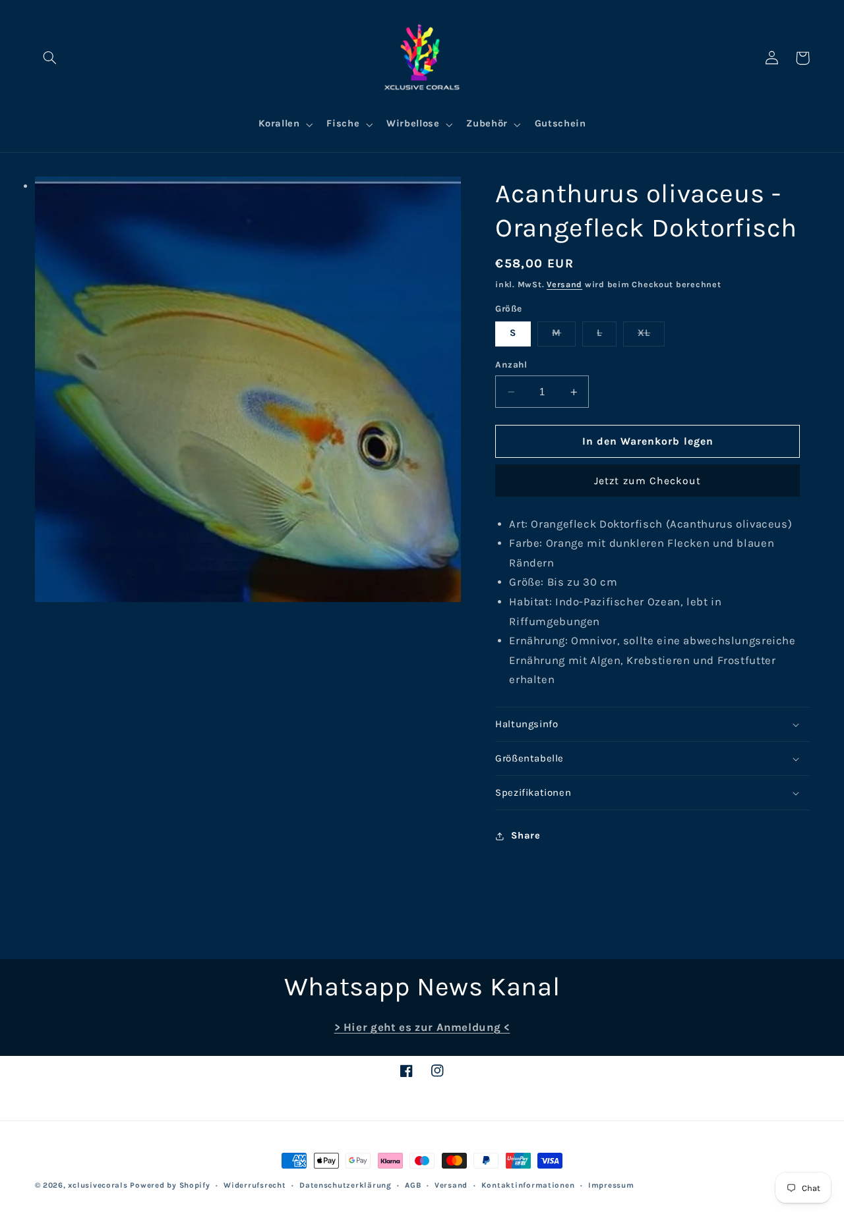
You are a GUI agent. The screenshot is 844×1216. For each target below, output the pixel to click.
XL (651, 336)
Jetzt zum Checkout (647, 481)
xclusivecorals (97, 1185)
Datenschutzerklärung (345, 1185)
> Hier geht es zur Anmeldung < (422, 1027)
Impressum (611, 1185)
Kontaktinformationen (528, 1185)
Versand (564, 284)
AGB (413, 1185)
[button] (50, 58)
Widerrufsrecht (255, 1185)
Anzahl (511, 365)
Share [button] (525, 835)
